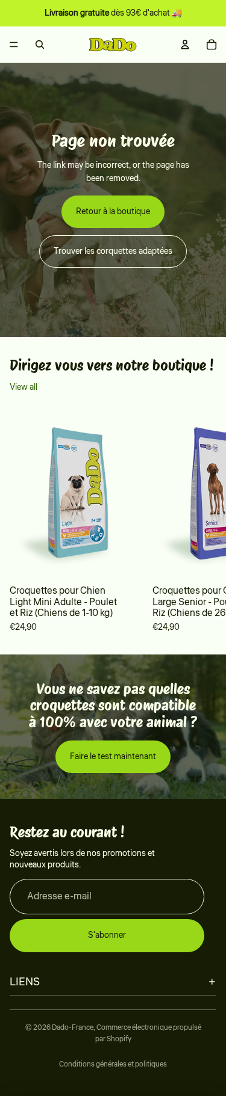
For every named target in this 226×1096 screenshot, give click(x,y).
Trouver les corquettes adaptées (113, 251)
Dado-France (72, 1028)
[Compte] (185, 44)
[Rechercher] (40, 44)
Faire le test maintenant (113, 757)
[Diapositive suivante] (199, 521)
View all (23, 387)
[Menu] (14, 44)
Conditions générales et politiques (113, 1064)
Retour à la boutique (113, 212)
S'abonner (107, 936)
